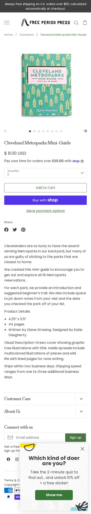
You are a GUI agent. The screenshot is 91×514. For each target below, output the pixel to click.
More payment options (45, 210)
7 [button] (57, 131)
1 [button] (30, 131)
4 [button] (43, 131)
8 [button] (61, 131)
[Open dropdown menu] (81, 398)
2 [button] (34, 131)
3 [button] (39, 131)
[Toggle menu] (6, 22)
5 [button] (48, 131)
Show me (54, 495)
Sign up (75, 437)
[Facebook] (8, 459)
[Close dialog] (82, 449)
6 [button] (52, 131)
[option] (45, 84)
